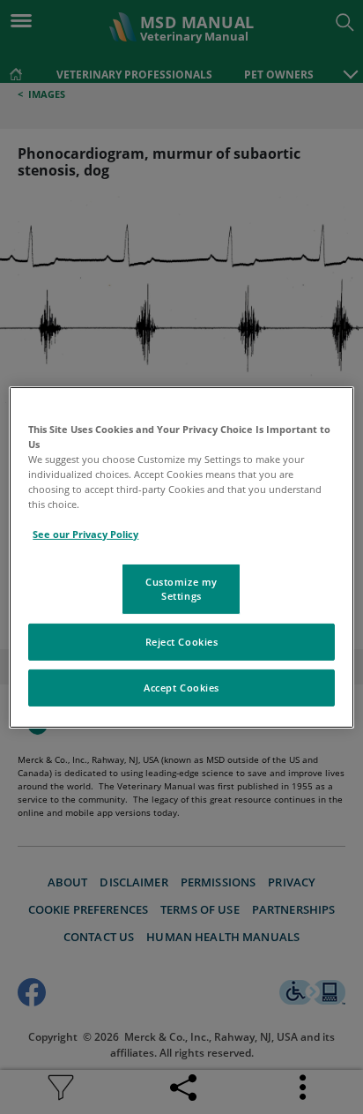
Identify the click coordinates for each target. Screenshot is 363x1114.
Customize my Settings (181, 588)
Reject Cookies (182, 641)
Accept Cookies (181, 687)
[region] (181, 556)
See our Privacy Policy (85, 534)
